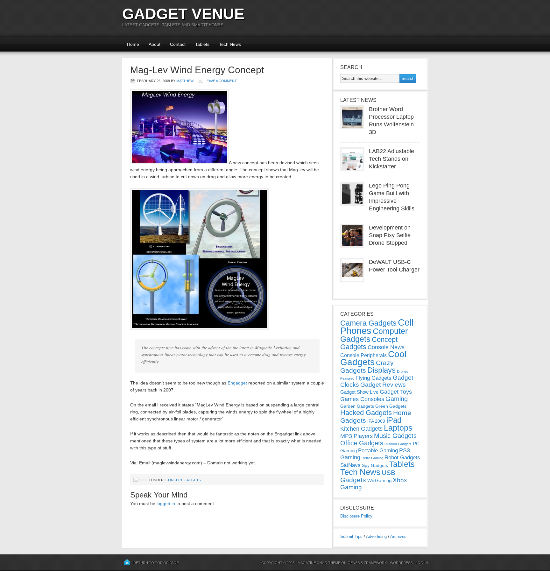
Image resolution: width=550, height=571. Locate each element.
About (154, 44)
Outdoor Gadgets (398, 444)
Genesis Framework (367, 563)
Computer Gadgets (374, 335)
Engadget (237, 382)
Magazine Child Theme (319, 563)
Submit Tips (351, 536)
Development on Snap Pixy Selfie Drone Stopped (390, 235)
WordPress (401, 563)
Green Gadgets (390, 406)
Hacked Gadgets (366, 413)
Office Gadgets (361, 443)
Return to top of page (156, 563)
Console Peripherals (363, 355)
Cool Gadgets (373, 358)
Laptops (398, 427)
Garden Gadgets (357, 406)
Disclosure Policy (356, 516)
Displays (381, 370)
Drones (402, 371)
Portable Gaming (378, 451)
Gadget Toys (396, 392)
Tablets (202, 44)
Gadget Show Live (359, 392)
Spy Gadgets (375, 465)
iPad (393, 420)
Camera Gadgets (368, 323)
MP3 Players (356, 436)
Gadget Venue (183, 13)
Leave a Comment (221, 81)
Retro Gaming (372, 458)
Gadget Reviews (383, 384)
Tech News (230, 44)
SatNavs (350, 465)
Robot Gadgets (402, 458)
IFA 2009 (376, 421)
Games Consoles (362, 399)
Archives (398, 536)
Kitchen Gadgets (361, 429)
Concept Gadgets (183, 480)
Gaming (396, 398)
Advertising (376, 536)
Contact (178, 44)
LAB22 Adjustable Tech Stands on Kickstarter (391, 159)
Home (133, 44)
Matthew (185, 81)
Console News (386, 347)
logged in (166, 503)
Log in (422, 563)
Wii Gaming (379, 480)
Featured (347, 378)
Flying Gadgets (373, 378)
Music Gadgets (395, 435)
